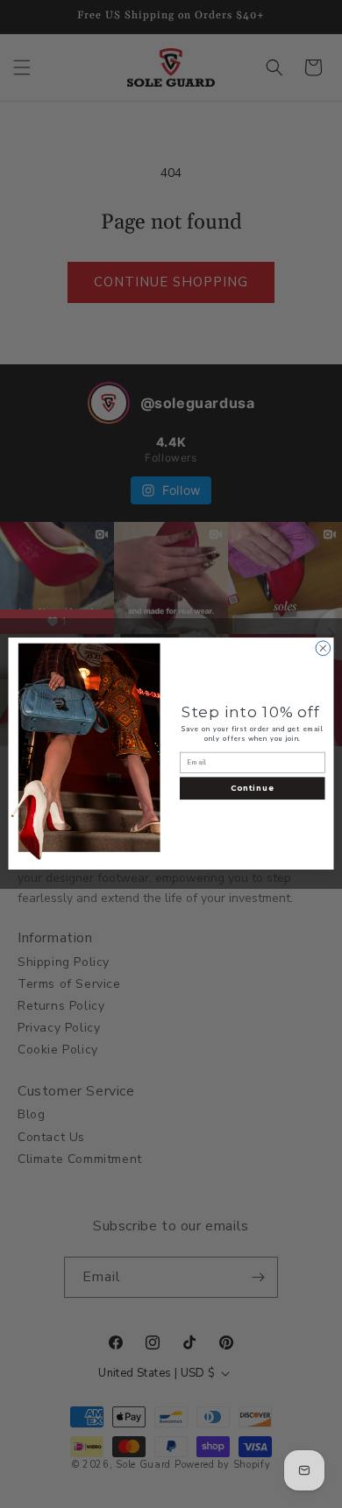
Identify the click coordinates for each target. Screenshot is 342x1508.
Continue (252, 789)
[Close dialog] (323, 648)
